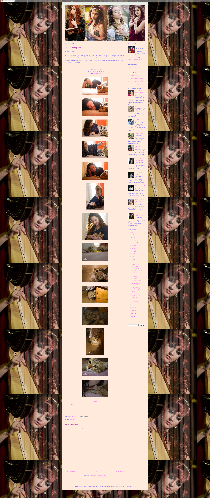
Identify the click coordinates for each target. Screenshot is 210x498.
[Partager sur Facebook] (86, 416)
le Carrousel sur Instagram (134, 84)
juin (133, 256)
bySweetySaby (97, 73)
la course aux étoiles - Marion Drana (140, 186)
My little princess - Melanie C (136, 284)
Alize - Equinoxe (139, 107)
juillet (133, 254)
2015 (70, 419)
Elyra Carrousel (94, 71)
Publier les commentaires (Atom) (98, 475)
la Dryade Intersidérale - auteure (136, 78)
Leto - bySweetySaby (136, 300)
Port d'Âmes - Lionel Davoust (136, 271)
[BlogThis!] (83, 416)
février (133, 307)
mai (133, 259)
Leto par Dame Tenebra (76, 405)
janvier (133, 310)
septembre (134, 248)
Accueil (95, 471)
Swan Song (138, 146)
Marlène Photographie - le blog (135, 81)
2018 (131, 232)
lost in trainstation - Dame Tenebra (140, 200)
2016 (131, 238)
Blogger (133, 486)
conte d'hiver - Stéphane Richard (136, 288)
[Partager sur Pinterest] (87, 416)
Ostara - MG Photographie (135, 267)
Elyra (95, 401)
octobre (134, 245)
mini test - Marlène (136, 280)
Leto (73, 419)
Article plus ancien (120, 471)
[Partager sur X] (84, 416)
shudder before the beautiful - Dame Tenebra (139, 92)
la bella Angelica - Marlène (136, 296)
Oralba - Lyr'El (135, 264)
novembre (134, 243)
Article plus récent (70, 471)
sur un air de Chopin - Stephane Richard (140, 159)
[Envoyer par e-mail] (81, 416)
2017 (131, 235)
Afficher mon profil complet (135, 59)
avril (133, 262)
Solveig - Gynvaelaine (138, 120)
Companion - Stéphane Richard (139, 214)
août (133, 251)
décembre (134, 240)
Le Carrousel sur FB (133, 75)
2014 (131, 316)
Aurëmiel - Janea (139, 133)
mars (133, 305)
